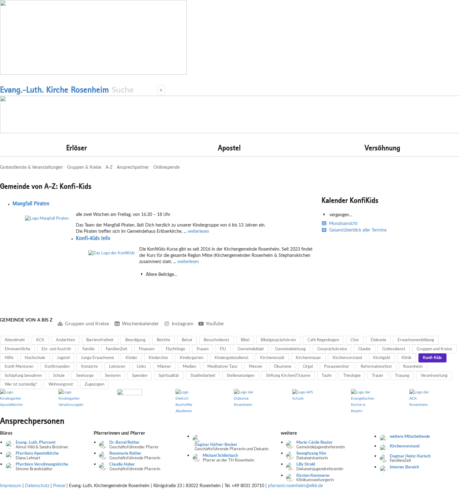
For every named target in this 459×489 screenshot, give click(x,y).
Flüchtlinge (175, 349)
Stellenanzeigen (240, 376)
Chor (354, 340)
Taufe (327, 376)
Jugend (63, 358)
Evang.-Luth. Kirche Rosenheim (54, 90)
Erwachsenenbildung (415, 340)
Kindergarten (191, 358)
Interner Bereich (404, 467)
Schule (59, 376)
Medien (189, 367)
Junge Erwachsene (97, 358)
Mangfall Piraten (30, 203)
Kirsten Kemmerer (313, 476)
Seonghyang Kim (311, 454)
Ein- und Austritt (56, 349)
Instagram (182, 323)
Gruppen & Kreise (84, 167)
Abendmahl (15, 340)
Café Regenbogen (323, 340)
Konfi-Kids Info (93, 238)
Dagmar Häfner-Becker (216, 445)
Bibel (245, 340)
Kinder (131, 358)
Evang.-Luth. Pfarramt (36, 443)
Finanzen (147, 349)
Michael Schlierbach (220, 456)
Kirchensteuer (308, 358)
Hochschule (35, 358)
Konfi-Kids (432, 358)
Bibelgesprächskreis (278, 340)
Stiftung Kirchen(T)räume (288, 376)
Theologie (352, 376)
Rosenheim (413, 367)
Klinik (407, 358)
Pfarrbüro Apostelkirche (37, 454)
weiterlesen (198, 231)
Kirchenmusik (272, 358)
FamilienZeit (116, 349)
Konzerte (89, 367)
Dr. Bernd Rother (124, 443)
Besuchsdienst (216, 340)
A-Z (109, 167)
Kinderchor (158, 358)
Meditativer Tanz (222, 367)
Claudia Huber (122, 464)
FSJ (223, 349)
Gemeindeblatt (251, 349)
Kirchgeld (381, 358)
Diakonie (378, 340)
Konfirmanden (57, 367)
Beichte (163, 340)
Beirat (187, 340)
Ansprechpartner (133, 167)
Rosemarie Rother (125, 454)
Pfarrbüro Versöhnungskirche (42, 464)
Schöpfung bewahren (23, 376)
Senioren (113, 376)
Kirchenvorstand (347, 358)
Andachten (65, 340)
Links (141, 367)
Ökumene (282, 367)
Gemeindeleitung (290, 349)
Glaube (364, 349)
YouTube (215, 323)
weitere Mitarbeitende (410, 437)
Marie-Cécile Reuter (314, 443)
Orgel (308, 367)
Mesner (256, 367)
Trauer (377, 376)
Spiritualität (169, 376)
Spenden (139, 376)
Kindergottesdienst (232, 358)
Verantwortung (434, 376)
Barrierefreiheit (100, 340)
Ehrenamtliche (17, 349)
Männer (164, 367)
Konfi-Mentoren (19, 367)
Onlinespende (166, 167)
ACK (40, 340)
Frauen (203, 349)
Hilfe (9, 358)
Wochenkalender (140, 323)
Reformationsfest (376, 367)
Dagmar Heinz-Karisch (410, 456)
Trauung (402, 376)
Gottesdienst (393, 349)
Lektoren (117, 367)
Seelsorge (85, 376)
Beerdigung (135, 340)
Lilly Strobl (305, 464)
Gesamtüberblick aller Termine (357, 230)
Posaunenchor (336, 367)
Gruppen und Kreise (87, 323)
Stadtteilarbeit (202, 376)
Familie (88, 349)
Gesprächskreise (332, 349)
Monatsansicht (343, 224)
